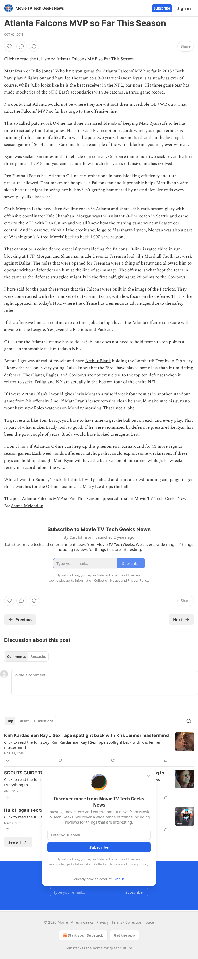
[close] (148, 776)
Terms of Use (124, 859)
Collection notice (139, 922)
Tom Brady (49, 420)
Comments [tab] (16, 656)
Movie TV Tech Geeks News (161, 498)
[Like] (9, 46)
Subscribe (162, 8)
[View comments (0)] (21, 46)
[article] (99, 747)
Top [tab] (10, 721)
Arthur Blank (98, 361)
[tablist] (26, 656)
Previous (23, 619)
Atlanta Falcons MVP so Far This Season (95, 59)
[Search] (189, 721)
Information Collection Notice (97, 864)
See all (14, 842)
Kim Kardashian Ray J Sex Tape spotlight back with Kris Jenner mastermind (86, 735)
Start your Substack (85, 935)
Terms (117, 922)
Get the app (124, 935)
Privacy (102, 922)
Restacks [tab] (38, 656)
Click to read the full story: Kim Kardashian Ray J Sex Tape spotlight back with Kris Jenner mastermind (82, 745)
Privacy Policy (138, 864)
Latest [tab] (23, 721)
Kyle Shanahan (60, 216)
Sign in (184, 8)
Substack (73, 948)
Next (178, 619)
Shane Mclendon (27, 506)
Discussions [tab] (43, 721)
